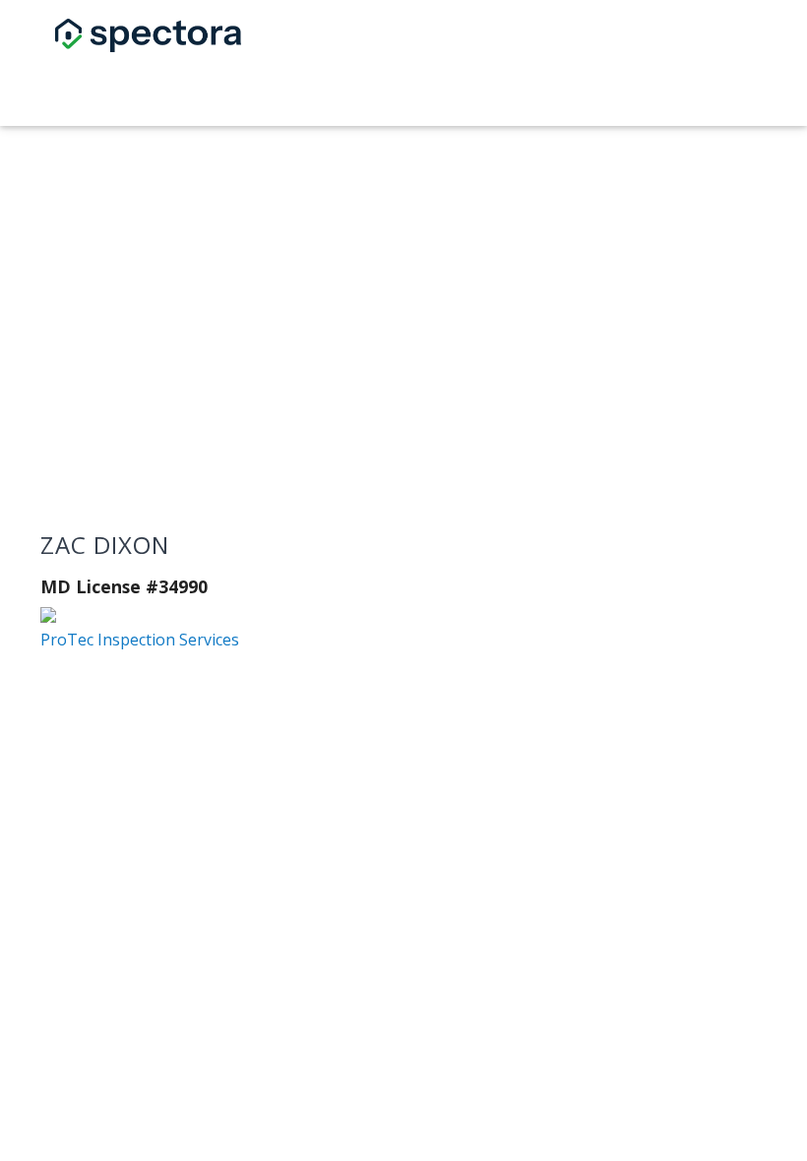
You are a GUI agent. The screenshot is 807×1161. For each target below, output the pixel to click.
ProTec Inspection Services (139, 639)
